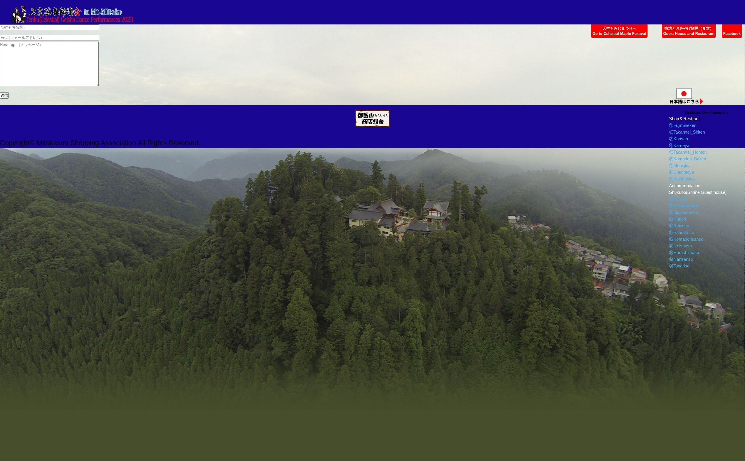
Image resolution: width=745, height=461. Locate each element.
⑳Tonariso (679, 265)
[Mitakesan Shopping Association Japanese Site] (372, 118)
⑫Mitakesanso (683, 212)
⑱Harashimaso (684, 252)
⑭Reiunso (679, 225)
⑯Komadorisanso (686, 239)
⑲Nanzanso (681, 259)
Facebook (732, 33)
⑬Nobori (677, 219)
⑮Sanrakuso (681, 232)
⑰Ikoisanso (680, 245)
